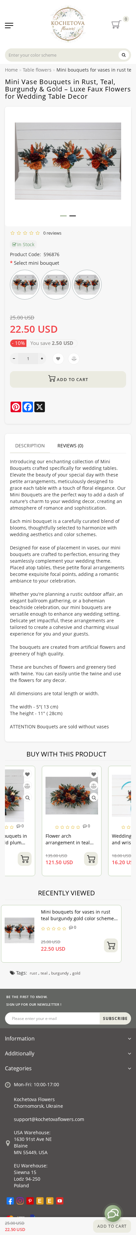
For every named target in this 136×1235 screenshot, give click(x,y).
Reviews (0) (70, 445)
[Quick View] (60, 797)
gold (76, 973)
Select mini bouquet (36, 262)
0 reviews (51, 233)
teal (44, 973)
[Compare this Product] (60, 786)
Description (30, 445)
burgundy (60, 973)
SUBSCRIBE (115, 1018)
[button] (63, 215)
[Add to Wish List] (60, 774)
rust (33, 973)
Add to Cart (112, 1226)
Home (11, 70)
